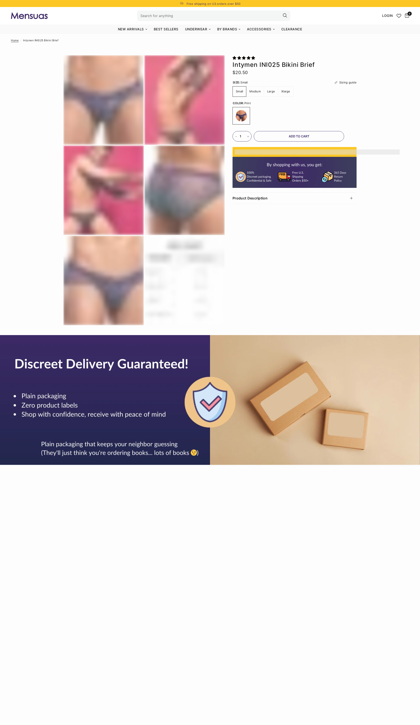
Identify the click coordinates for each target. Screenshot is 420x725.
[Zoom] (134, 64)
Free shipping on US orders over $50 (214, 3)
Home (15, 40)
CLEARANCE (291, 29)
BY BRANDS (227, 29)
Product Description (250, 198)
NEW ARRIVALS (131, 29)
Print (241, 116)
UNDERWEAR (196, 29)
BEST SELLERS (166, 29)
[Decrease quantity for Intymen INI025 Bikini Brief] (236, 137)
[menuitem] (132, 29)
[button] (244, 58)
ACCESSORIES (259, 29)
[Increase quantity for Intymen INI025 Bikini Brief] (248, 137)
